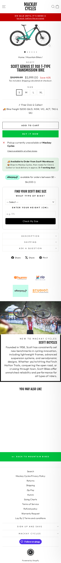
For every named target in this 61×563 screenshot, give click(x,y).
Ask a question (30, 248)
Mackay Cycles (30, 6)
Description (30, 236)
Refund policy (30, 508)
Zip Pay (30, 490)
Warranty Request (30, 513)
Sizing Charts (30, 499)
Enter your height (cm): (30, 207)
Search (30, 471)
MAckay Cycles (30, 533)
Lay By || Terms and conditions (30, 518)
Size (30, 87)
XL (40, 92)
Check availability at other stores (22, 151)
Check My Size (30, 221)
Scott (30, 62)
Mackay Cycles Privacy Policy (30, 476)
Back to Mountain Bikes (33, 457)
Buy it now (30, 134)
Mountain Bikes (33, 57)
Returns (30, 480)
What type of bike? (30, 196)
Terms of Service (30, 504)
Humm (30, 494)
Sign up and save (30, 526)
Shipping (26, 80)
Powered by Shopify (30, 560)
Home (21, 57)
